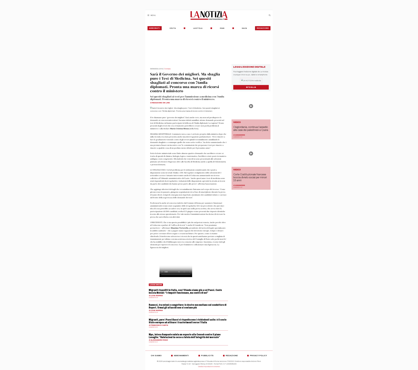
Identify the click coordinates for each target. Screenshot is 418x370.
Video (237, 122)
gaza (244, 28)
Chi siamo (156, 355)
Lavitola (198, 28)
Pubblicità (207, 355)
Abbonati (154, 28)
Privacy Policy (258, 355)
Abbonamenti (181, 355)
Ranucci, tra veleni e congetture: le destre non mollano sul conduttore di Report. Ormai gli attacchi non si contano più (188, 306)
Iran (222, 28)
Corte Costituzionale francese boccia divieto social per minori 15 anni (250, 177)
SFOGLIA (251, 87)
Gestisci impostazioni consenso (209, 366)
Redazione (263, 28)
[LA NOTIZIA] (208, 15)
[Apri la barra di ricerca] (270, 15)
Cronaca (167, 69)
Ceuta (173, 28)
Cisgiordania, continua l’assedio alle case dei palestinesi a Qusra (250, 128)
